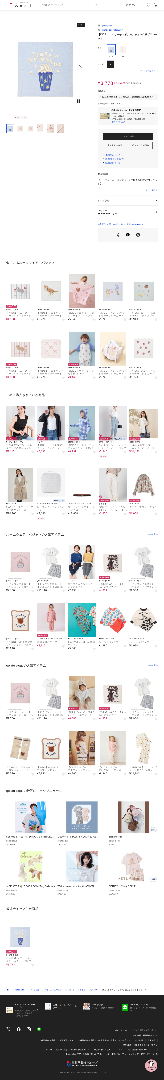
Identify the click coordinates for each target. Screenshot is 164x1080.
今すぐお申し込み (118, 122)
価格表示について (112, 155)
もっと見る (150, 190)
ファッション (34, 990)
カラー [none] (100, 48)
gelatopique (18, 990)
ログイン (130, 5)
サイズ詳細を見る (147, 71)
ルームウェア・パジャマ (86, 990)
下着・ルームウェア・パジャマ (57, 990)
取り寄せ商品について (114, 159)
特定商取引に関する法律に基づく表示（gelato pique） (121, 224)
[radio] (111, 51)
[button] (45, 68)
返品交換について (112, 163)
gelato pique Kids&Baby (112, 30)
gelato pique (107, 26)
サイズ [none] (100, 64)
